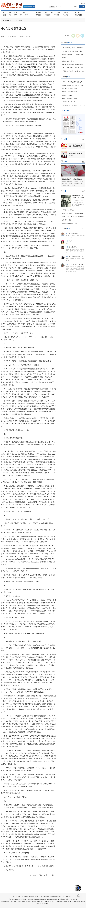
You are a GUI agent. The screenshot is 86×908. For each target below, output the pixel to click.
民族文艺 (47, 15)
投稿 (15, 15)
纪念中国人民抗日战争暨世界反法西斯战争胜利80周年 (75, 146)
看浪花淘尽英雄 (73, 233)
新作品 (66, 12)
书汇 (59, 12)
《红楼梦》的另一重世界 (68, 101)
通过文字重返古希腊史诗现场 (69, 98)
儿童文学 (65, 15)
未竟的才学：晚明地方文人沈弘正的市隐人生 (73, 213)
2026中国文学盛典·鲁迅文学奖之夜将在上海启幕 (73, 48)
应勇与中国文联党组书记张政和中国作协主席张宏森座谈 (73, 64)
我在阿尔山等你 (73, 247)
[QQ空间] (78, 36)
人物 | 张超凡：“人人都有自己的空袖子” (72, 51)
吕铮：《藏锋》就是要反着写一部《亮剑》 (73, 67)
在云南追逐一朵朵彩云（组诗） (77, 256)
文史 (46, 12)
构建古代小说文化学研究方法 (69, 223)
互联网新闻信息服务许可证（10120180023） (61, 896)
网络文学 (56, 15)
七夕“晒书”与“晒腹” (67, 220)
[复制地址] (82, 36)
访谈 (10, 15)
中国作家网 (6, 20)
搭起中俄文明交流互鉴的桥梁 (69, 88)
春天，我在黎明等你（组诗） (77, 264)
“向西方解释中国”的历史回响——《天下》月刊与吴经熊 (73, 105)
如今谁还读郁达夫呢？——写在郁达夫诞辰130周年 (73, 54)
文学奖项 (23, 12)
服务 (10, 12)
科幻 (52, 12)
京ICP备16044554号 (29, 896)
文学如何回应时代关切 (68, 61)
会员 (15, 12)
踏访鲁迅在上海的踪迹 (68, 95)
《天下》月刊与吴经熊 (68, 210)
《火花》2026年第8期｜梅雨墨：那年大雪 (73, 71)
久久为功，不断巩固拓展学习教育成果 (72, 82)
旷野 (70, 241)
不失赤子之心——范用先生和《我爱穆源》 (73, 216)
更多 (83, 139)
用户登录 (52, 6)
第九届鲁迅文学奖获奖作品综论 (70, 92)
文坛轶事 (20, 20)
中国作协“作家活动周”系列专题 (75, 154)
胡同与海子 (65, 57)
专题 (21, 15)
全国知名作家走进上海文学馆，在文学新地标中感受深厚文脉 (73, 85)
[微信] (73, 36)
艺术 (26, 15)
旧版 (82, 3)
